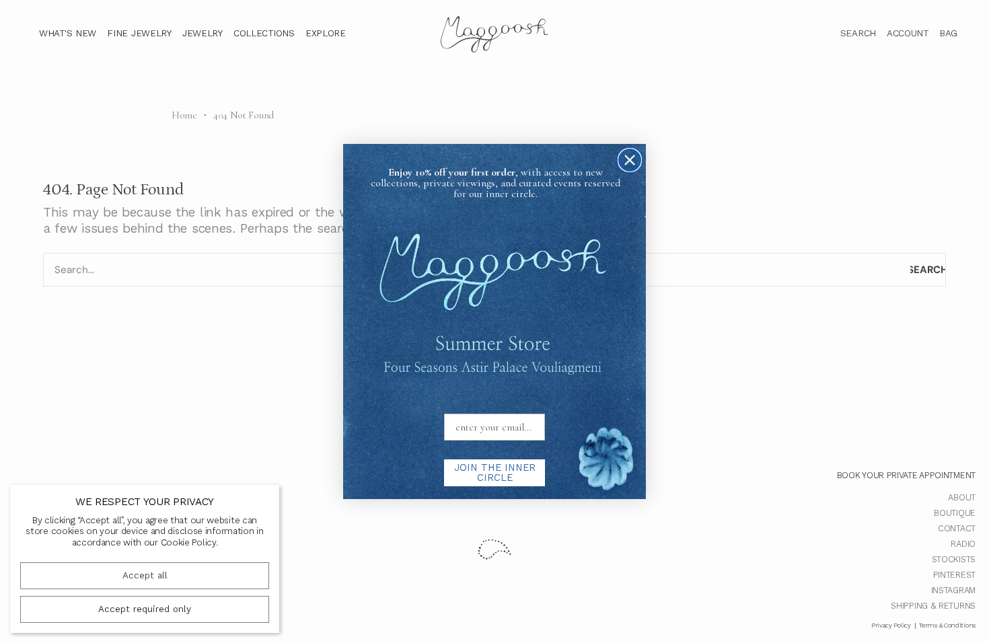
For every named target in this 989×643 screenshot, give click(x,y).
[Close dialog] (629, 160)
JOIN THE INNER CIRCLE (495, 472)
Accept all (145, 575)
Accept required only (144, 609)
